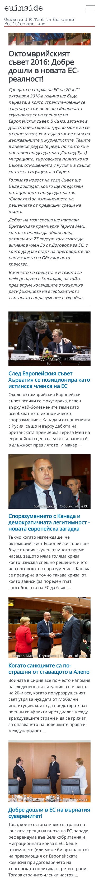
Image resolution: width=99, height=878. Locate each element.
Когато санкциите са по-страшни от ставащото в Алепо (48, 668)
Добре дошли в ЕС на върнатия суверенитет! (49, 812)
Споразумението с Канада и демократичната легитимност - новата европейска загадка (49, 522)
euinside (23, 8)
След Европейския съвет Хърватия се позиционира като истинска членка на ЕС (49, 379)
